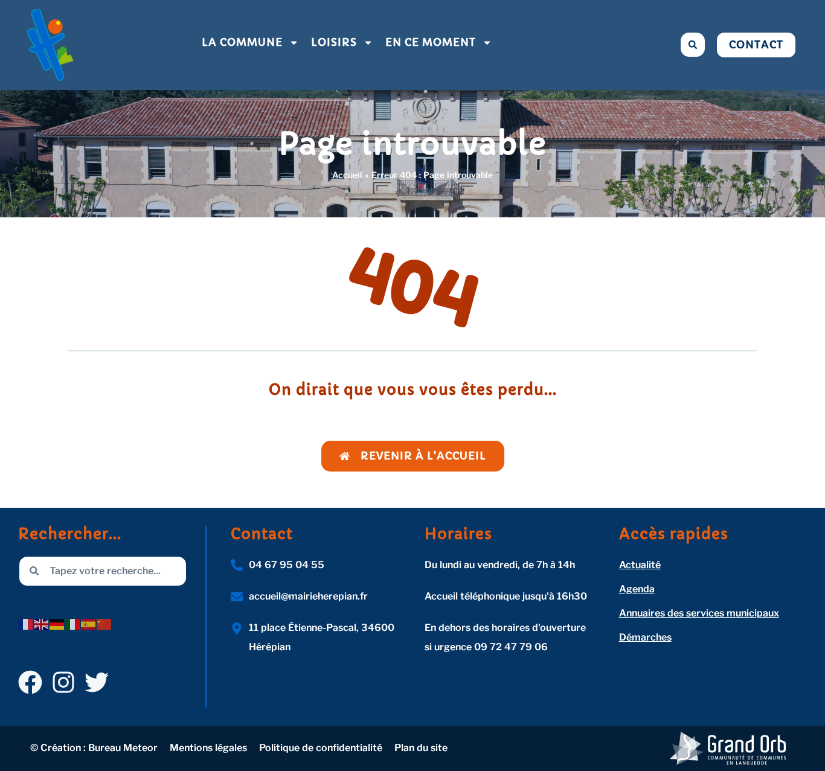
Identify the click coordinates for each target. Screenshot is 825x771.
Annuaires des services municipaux (699, 613)
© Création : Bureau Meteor (94, 747)
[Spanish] (89, 624)
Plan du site (421, 747)
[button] (693, 45)
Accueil (347, 175)
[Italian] (73, 624)
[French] (26, 624)
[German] (57, 624)
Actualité (640, 565)
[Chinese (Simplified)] (104, 624)
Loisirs (334, 42)
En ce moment (430, 42)
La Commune (242, 42)
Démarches (645, 637)
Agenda (637, 589)
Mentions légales (208, 747)
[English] (42, 624)
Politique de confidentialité (320, 747)
